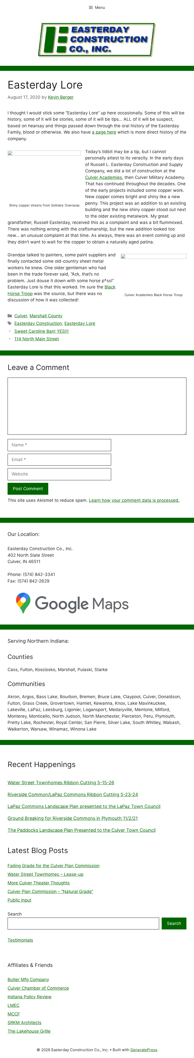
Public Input (19, 900)
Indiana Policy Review (30, 996)
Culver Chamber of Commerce (38, 988)
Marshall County (46, 315)
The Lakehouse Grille (29, 1031)
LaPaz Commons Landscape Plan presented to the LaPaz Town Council (84, 806)
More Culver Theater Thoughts (39, 882)
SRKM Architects (24, 1022)
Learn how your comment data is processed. (134, 500)
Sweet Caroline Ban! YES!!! (41, 331)
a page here (104, 132)
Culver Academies (103, 177)
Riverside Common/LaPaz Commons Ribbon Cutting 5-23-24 (73, 794)
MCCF (14, 1013)
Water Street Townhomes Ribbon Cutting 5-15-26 (61, 782)
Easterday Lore (79, 323)
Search (15, 914)
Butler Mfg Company (28, 979)
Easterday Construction (38, 323)
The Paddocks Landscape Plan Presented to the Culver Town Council (82, 830)
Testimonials (20, 940)
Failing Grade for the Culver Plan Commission (54, 865)
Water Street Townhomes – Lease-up (45, 874)
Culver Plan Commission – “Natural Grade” (50, 891)
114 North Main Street (36, 338)
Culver (20, 315)
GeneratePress (143, 1049)
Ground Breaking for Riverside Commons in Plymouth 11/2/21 (73, 818)
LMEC (13, 1005)
